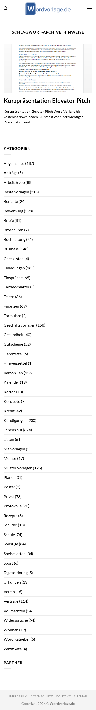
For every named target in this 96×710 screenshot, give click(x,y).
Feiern (9, 296)
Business (11, 248)
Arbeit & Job (14, 182)
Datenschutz (41, 696)
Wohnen (11, 629)
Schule (9, 534)
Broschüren (13, 229)
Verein (9, 591)
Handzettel (13, 353)
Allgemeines (14, 163)
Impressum (18, 696)
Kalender (11, 382)
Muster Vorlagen (18, 468)
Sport (8, 563)
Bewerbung (13, 210)
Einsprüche (13, 277)
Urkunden (12, 582)
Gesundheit (14, 334)
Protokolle (13, 506)
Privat (9, 496)
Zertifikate (13, 648)
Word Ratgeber (17, 639)
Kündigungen (15, 420)
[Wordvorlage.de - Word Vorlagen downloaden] (48, 8)
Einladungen (14, 267)
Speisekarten (15, 553)
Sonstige (11, 544)
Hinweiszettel (15, 363)
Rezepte (10, 515)
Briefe (9, 220)
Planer (9, 477)
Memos (10, 458)
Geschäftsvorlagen (19, 325)
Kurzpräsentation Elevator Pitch (47, 100)
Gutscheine (13, 344)
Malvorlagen (14, 449)
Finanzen (11, 306)
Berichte (11, 201)
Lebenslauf (13, 429)
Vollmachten (14, 610)
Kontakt (63, 696)
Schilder (10, 525)
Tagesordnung (16, 572)
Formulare (12, 315)
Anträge (10, 172)
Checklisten (14, 258)
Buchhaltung (14, 239)
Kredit (9, 410)
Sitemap (80, 696)
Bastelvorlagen (16, 191)
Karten (10, 391)
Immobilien (13, 372)
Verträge (11, 601)
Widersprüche (16, 620)
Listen (9, 439)
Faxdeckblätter (16, 286)
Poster (9, 487)
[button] (6, 8)
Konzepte (12, 401)
